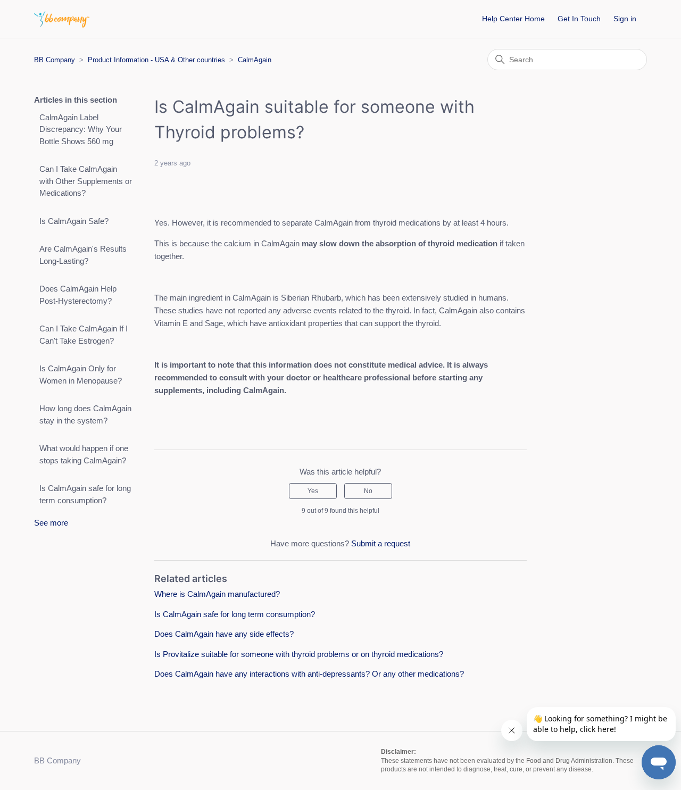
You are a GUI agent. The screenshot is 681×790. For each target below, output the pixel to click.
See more (51, 522)
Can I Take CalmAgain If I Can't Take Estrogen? (83, 334)
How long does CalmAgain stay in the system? (85, 414)
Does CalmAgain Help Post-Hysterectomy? (78, 294)
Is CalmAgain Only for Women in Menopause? (80, 374)
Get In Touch (579, 18)
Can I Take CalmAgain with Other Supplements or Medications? (85, 180)
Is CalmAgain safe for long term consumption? (85, 494)
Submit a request (380, 543)
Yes (313, 491)
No (368, 491)
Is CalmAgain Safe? (74, 221)
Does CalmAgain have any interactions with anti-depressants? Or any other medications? (309, 673)
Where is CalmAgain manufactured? (217, 593)
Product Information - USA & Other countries (156, 60)
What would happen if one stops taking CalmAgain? (83, 454)
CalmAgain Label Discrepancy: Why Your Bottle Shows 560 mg (80, 129)
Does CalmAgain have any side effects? (224, 633)
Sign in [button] (624, 18)
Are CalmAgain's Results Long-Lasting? (83, 254)
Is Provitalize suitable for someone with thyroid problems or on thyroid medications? (298, 654)
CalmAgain (254, 60)
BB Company (54, 60)
